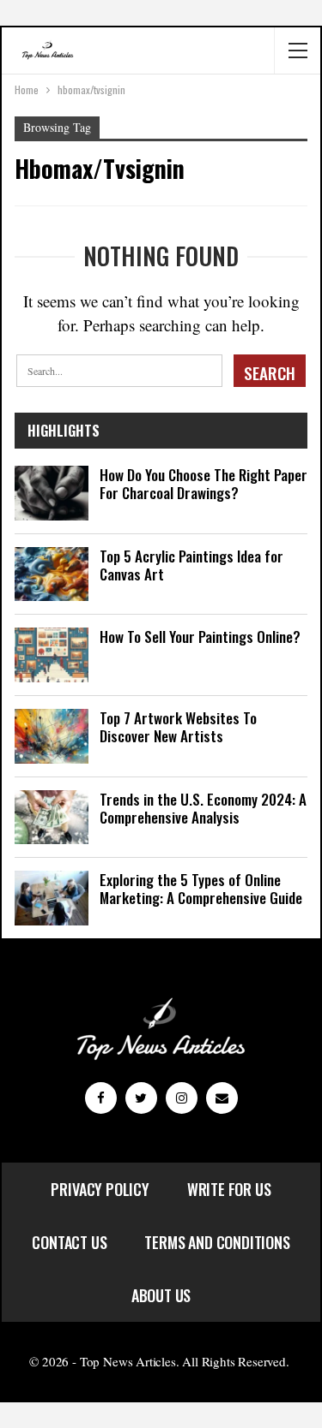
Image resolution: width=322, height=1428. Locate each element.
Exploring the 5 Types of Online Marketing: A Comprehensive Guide (201, 888)
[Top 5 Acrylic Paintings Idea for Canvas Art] (51, 574)
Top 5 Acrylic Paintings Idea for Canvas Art (191, 565)
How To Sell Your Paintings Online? (200, 636)
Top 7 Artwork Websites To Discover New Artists (178, 727)
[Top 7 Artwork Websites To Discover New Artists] (51, 736)
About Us (161, 1295)
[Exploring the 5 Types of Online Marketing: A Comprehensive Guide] (51, 898)
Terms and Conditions (216, 1242)
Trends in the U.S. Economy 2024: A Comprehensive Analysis (203, 808)
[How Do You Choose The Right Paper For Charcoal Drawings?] (51, 493)
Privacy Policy (100, 1189)
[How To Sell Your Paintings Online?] (51, 655)
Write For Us (229, 1189)
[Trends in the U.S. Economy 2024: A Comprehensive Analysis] (51, 817)
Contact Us (69, 1242)
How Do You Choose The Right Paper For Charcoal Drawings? (203, 483)
